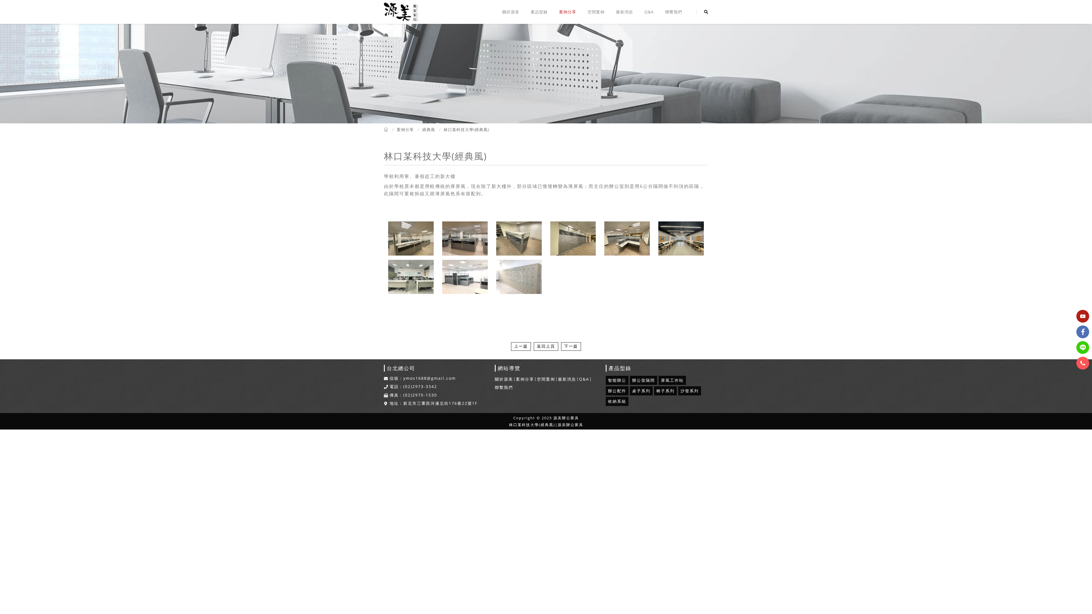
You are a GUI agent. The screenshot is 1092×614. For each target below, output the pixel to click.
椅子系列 (665, 390)
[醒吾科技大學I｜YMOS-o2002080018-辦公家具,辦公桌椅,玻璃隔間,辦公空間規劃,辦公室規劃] (465, 238)
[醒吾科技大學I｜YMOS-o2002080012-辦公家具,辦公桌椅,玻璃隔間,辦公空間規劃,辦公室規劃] (519, 238)
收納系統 (617, 401)
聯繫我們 (673, 11)
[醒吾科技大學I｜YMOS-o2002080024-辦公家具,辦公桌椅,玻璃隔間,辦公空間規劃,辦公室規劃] (681, 238)
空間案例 (596, 11)
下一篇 (571, 346)
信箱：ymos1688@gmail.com (423, 378)
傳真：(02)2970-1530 (413, 395)
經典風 (428, 129)
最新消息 (624, 11)
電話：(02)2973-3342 (413, 386)
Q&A (649, 11)
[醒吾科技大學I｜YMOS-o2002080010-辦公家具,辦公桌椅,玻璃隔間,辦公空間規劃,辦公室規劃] (627, 238)
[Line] (1082, 347)
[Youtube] (1082, 316)
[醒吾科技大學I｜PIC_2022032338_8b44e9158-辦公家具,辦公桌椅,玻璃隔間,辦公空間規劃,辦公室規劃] (411, 238)
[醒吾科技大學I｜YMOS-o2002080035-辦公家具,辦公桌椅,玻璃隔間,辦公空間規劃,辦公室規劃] (465, 277)
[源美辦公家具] (400, 12)
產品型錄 (539, 11)
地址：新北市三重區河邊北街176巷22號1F (433, 403)
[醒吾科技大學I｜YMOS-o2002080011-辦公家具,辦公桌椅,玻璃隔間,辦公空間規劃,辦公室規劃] (573, 238)
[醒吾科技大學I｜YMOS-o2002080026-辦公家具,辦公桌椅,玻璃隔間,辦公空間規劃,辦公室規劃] (411, 277)
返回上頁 (546, 346)
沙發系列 (690, 390)
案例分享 (567, 11)
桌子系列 (641, 390)
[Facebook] (1082, 331)
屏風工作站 (672, 380)
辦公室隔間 (643, 380)
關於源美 (510, 11)
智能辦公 (617, 380)
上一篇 (521, 346)
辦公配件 (617, 390)
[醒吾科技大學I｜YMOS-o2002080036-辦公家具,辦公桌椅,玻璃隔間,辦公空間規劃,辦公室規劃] (519, 277)
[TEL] (1082, 363)
